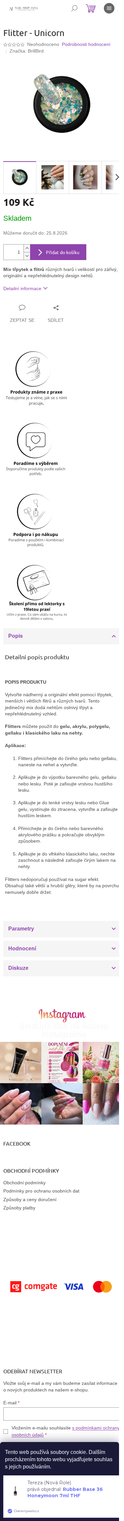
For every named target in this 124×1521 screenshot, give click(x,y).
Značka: (27, 51)
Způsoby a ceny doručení (30, 1199)
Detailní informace (22, 288)
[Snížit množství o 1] (26, 256)
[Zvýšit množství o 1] (26, 248)
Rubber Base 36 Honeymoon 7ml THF (65, 1492)
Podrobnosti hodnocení (86, 44)
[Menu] (109, 8)
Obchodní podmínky (24, 1182)
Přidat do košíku (62, 252)
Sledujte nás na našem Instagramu (63, 1030)
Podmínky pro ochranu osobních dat (41, 1191)
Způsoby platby (19, 1207)
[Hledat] (74, 8)
